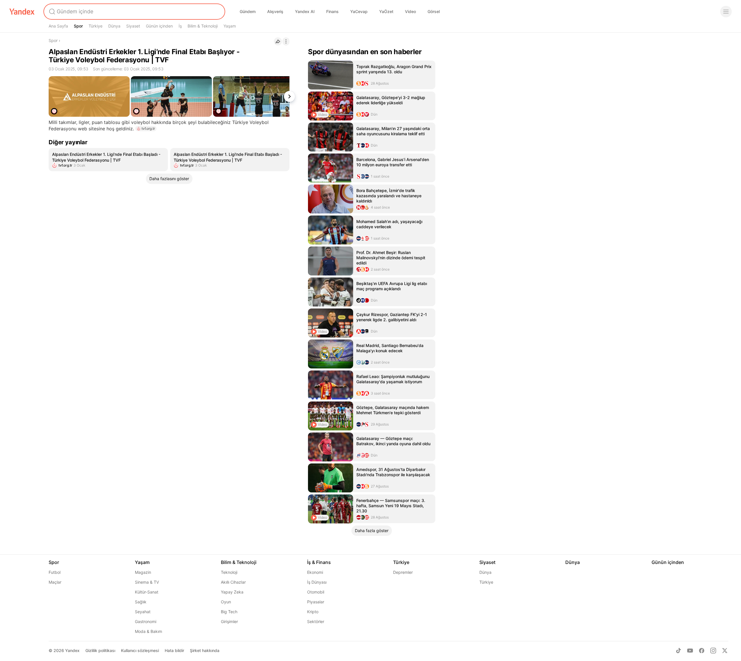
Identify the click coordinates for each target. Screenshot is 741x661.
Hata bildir (174, 650)
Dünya (114, 25)
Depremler (403, 572)
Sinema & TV (147, 582)
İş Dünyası (317, 582)
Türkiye (95, 25)
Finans (332, 11)
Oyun (226, 601)
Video (410, 11)
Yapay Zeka (232, 591)
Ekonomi (315, 572)
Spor (78, 25)
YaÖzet (386, 11)
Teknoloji (229, 572)
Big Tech (229, 611)
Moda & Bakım (148, 631)
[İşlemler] (286, 41)
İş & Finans (319, 562)
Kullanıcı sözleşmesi (140, 650)
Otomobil (315, 591)
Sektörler (315, 621)
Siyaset (133, 25)
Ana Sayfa (58, 25)
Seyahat (143, 611)
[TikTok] (678, 650)
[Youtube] (690, 650)
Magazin (143, 572)
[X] (724, 650)
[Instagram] (713, 650)
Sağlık (140, 601)
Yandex (72, 650)
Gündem (248, 11)
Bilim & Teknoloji (203, 25)
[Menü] (726, 11)
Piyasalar (315, 601)
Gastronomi (145, 621)
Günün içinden (159, 25)
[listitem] (108, 159)
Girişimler (229, 621)
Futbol (54, 572)
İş (180, 25)
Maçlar (55, 582)
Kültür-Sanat (146, 591)
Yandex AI (305, 11)
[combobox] (133, 11)
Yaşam (229, 25)
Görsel (434, 11)
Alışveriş (275, 11)
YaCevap (359, 11)
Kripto (312, 611)
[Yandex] (22, 11)
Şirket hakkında (204, 650)
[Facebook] (701, 650)
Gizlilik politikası (100, 650)
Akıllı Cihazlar (233, 582)
